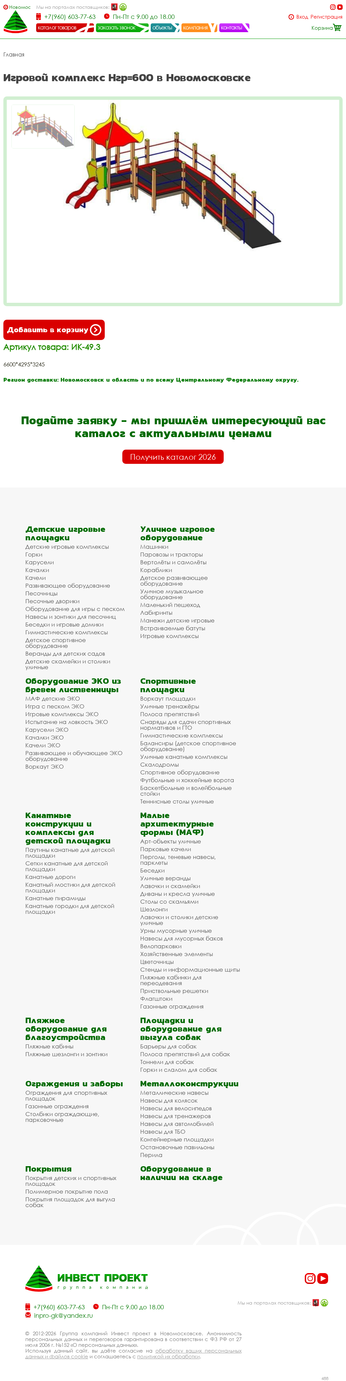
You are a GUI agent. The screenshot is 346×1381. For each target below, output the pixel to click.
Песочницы (41, 593)
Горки (33, 554)
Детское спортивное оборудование (55, 643)
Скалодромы (159, 764)
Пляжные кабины (49, 1046)
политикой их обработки (168, 1356)
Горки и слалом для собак (178, 1069)
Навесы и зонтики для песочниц (70, 616)
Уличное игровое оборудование (177, 533)
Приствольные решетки (174, 991)
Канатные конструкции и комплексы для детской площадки (67, 828)
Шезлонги (154, 909)
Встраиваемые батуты (172, 628)
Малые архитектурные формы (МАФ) (177, 823)
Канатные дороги (50, 877)
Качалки (37, 570)
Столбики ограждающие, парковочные (62, 1117)
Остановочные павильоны (177, 1147)
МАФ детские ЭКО (52, 698)
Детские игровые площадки (65, 533)
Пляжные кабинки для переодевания (171, 980)
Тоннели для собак (167, 1062)
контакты (231, 27)
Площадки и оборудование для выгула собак (181, 1028)
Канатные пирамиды (55, 898)
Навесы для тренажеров (175, 1116)
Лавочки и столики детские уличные (179, 920)
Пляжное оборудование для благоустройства (66, 1028)
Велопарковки (160, 946)
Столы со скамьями (169, 901)
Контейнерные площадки (177, 1139)
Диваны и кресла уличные (177, 894)
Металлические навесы (174, 1092)
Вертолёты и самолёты (173, 562)
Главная (13, 54)
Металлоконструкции (189, 1083)
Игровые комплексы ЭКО (62, 714)
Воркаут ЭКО (44, 766)
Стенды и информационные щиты (190, 969)
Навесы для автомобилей (177, 1124)
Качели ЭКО (42, 745)
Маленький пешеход (170, 605)
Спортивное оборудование (180, 772)
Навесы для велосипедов (176, 1108)
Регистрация (327, 17)
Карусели (39, 562)
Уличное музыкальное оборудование (171, 594)
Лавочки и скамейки (170, 886)
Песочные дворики (52, 601)
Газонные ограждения (172, 1006)
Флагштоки (156, 998)
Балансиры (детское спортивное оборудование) (188, 746)
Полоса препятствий (169, 714)
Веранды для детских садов (65, 653)
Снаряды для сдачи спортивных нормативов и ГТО (185, 724)
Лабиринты (156, 612)
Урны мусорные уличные (176, 930)
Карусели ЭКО (47, 729)
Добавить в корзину (47, 329)
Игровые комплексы (169, 636)
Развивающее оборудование (67, 585)
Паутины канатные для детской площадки (70, 852)
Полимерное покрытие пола (66, 1191)
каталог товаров (57, 27)
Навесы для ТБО (163, 1131)
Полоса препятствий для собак (185, 1054)
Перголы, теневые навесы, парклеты (178, 859)
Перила (151, 1155)
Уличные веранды (165, 878)
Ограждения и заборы (74, 1083)
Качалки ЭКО (44, 737)
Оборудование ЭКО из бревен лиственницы (73, 685)
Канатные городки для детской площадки (69, 908)
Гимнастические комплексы (66, 632)
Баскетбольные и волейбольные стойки (186, 790)
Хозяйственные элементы (176, 954)
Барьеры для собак (168, 1046)
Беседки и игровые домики (64, 624)
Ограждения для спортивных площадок (66, 1095)
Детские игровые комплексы (67, 546)
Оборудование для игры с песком (75, 609)
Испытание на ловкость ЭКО (66, 722)
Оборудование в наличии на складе (181, 1172)
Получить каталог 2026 (173, 456)
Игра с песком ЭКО (54, 706)
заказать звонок (116, 27)
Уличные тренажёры (169, 706)
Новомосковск (19, 7)
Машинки (154, 546)
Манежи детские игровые (177, 620)
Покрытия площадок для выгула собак (70, 1202)
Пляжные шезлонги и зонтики (66, 1054)
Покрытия (48, 1168)
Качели (35, 578)
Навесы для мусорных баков (181, 938)
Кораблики (156, 570)
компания (195, 27)
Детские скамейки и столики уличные (67, 664)
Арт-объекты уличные (170, 841)
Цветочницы (157, 962)
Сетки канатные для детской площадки (66, 866)
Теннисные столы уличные (177, 801)
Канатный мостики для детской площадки (70, 887)
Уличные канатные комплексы (183, 757)
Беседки (152, 870)
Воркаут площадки (167, 698)
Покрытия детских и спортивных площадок (70, 1180)
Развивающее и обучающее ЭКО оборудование (74, 756)
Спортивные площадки (168, 685)
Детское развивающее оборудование (174, 580)
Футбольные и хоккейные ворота (187, 780)
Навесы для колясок (169, 1100)
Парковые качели (165, 849)
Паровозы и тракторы (171, 554)
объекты (162, 27)
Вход (302, 17)
